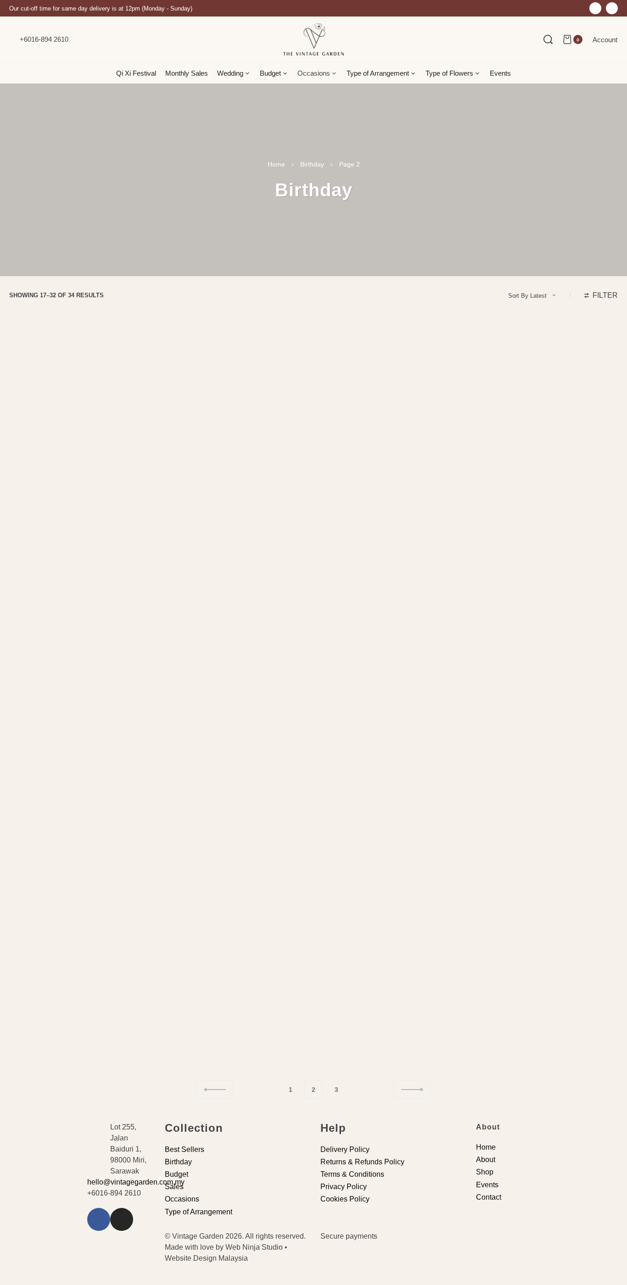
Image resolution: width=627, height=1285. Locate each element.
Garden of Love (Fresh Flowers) (366, 870)
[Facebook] (595, 8)
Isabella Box (493, 1057)
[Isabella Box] (545, 977)
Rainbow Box (186, 870)
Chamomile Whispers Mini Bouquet (371, 497)
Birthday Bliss (341, 684)
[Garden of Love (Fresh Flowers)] (391, 791)
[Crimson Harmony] (82, 791)
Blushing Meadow (192, 497)
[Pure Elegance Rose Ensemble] (236, 604)
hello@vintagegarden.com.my (136, 1182)
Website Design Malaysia (206, 1258)
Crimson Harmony (38, 870)
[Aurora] (82, 977)
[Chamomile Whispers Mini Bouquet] (391, 418)
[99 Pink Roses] (545, 604)
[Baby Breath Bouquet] (391, 977)
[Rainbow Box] (236, 791)
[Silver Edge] (82, 418)
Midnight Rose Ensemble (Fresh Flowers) (70, 684)
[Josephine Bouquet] (545, 791)
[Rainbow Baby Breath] (236, 977)
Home (276, 164)
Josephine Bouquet (502, 870)
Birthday (312, 164)
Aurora (23, 1057)
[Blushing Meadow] (236, 418)
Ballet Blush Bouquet (505, 497)
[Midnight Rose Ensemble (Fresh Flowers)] (82, 604)
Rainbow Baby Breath (198, 1057)
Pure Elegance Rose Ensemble (209, 684)
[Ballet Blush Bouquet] (545, 418)
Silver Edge (29, 497)
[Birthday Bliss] (391, 604)
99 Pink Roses (495, 684)
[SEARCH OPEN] (548, 39)
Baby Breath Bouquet (352, 1057)
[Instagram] (612, 8)
